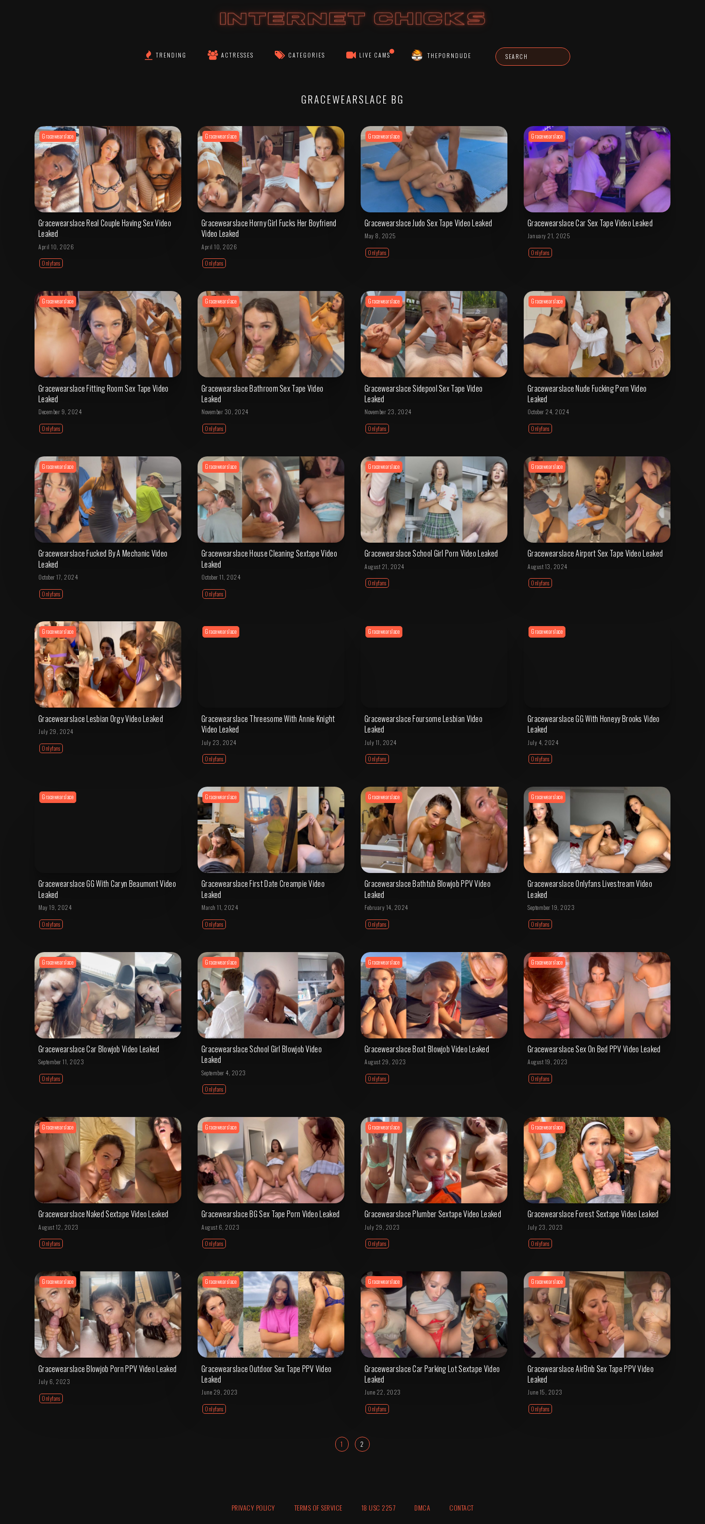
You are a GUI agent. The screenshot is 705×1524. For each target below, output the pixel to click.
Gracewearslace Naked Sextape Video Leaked (103, 1214)
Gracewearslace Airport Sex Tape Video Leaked (595, 553)
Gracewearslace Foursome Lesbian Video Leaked (423, 724)
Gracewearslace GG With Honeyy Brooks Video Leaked (594, 724)
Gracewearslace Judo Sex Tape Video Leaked (428, 223)
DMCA (422, 1507)
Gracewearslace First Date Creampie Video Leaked (263, 889)
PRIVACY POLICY (253, 1507)
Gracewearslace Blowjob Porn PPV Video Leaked (107, 1368)
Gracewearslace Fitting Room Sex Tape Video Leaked (103, 394)
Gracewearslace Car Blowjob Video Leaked (99, 1049)
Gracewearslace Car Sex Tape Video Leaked (590, 223)
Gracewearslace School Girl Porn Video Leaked (431, 553)
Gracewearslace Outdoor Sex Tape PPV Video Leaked (266, 1374)
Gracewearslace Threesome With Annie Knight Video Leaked (268, 724)
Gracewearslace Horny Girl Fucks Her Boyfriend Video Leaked (269, 228)
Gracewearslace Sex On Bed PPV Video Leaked (594, 1049)
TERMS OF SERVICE (318, 1507)
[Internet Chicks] (353, 28)
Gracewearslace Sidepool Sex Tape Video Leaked (423, 394)
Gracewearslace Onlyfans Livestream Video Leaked (590, 889)
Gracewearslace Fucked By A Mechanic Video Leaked (102, 558)
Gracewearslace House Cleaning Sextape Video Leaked (269, 558)
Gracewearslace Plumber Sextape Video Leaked (432, 1214)
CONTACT (461, 1507)
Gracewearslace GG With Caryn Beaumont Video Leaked (107, 889)
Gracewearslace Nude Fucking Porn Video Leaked (587, 394)
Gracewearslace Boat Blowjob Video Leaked (426, 1049)
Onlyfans (51, 263)
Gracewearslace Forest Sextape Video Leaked (593, 1214)
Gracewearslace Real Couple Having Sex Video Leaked (104, 228)
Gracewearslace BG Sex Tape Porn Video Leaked (270, 1214)
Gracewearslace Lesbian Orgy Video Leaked (100, 718)
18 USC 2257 (379, 1507)
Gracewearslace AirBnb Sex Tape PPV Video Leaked (591, 1374)
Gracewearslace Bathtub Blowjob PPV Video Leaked (427, 889)
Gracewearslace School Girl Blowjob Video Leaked (261, 1054)
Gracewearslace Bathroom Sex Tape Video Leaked (262, 394)
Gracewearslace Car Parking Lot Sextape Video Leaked (432, 1374)
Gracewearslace (57, 136)
